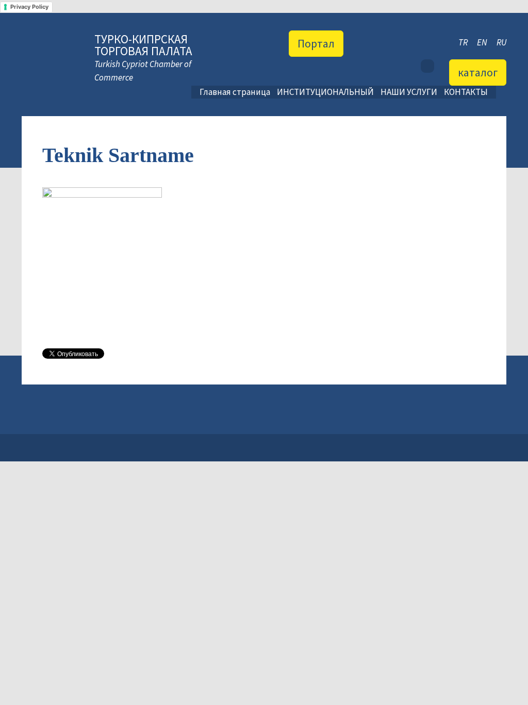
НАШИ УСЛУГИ (409, 92)
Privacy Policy (29, 6)
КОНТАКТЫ (466, 92)
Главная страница (235, 92)
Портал (316, 43)
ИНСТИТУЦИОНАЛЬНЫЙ (325, 92)
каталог (478, 72)
